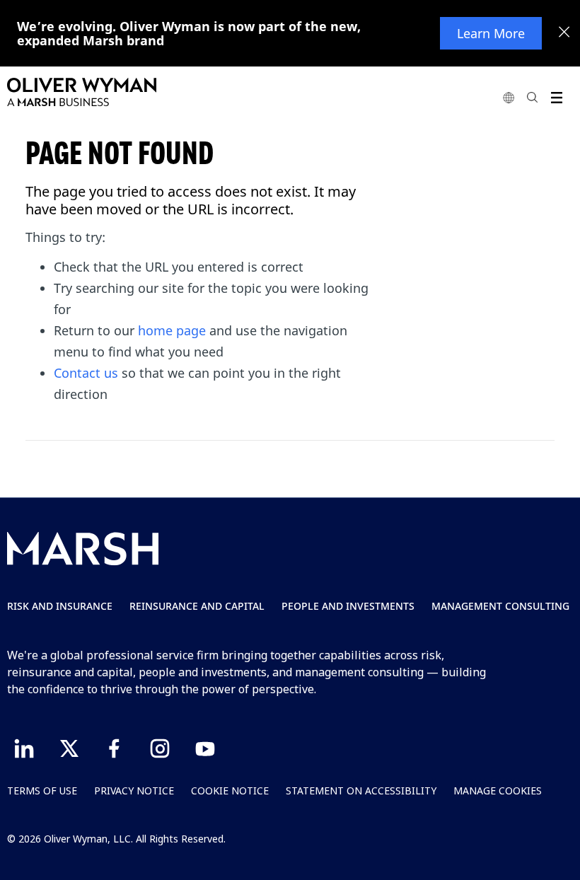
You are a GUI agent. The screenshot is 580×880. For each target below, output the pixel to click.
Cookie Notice (230, 790)
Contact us (86, 372)
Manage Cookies (497, 790)
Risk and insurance (59, 606)
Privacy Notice (134, 790)
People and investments (348, 606)
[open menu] (556, 97)
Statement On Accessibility (361, 790)
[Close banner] (564, 33)
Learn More (491, 33)
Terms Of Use (42, 790)
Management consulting (500, 606)
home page (172, 330)
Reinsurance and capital (197, 606)
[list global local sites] (508, 97)
